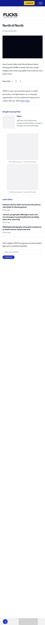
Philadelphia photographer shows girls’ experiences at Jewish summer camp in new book (22, 228)
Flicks (19, 116)
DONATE (29, 3)
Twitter (16, 81)
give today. (25, 101)
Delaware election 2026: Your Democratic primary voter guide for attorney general (21, 205)
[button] (5, 621)
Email (20, 81)
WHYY (8, 3)
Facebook (12, 81)
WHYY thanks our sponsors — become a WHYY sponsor (22, 162)
